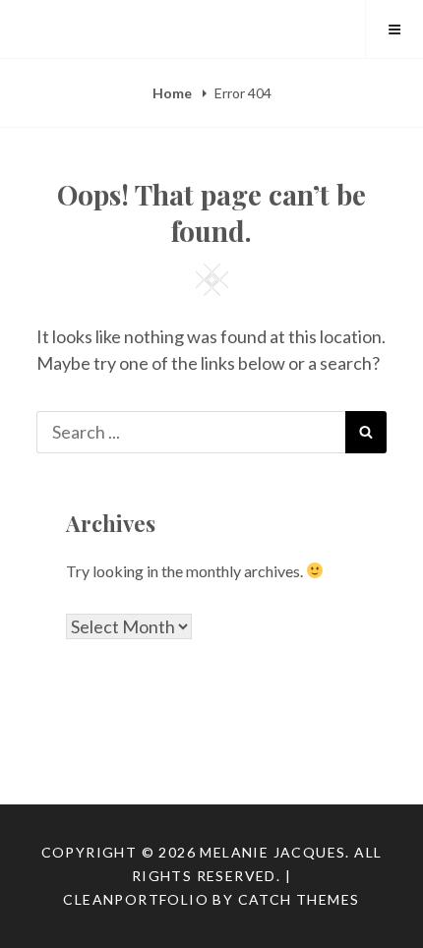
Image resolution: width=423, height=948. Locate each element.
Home (173, 93)
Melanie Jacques (272, 852)
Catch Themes (299, 899)
